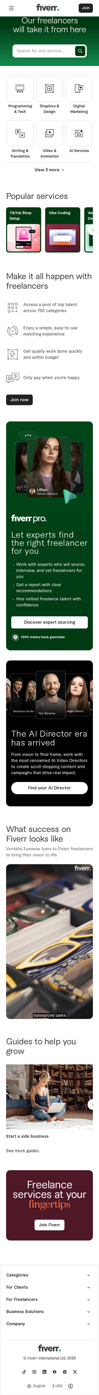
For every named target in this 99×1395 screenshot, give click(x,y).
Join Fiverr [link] (49, 1225)
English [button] (39, 1386)
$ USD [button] (57, 1386)
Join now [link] (19, 400)
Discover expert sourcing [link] (49, 622)
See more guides (22, 1151)
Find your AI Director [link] (49, 788)
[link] (24, 1371)
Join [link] (86, 8)
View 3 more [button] (47, 170)
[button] (11, 8)
